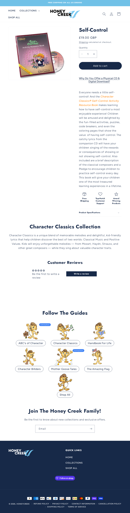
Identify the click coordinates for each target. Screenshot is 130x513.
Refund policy (41, 504)
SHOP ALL (71, 468)
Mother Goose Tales (64, 369)
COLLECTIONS (74, 462)
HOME (69, 457)
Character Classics (65, 343)
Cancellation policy (110, 504)
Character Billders (29, 369)
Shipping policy (55, 507)
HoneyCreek (23, 504)
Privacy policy (60, 504)
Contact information (83, 504)
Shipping (83, 42)
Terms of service (77, 507)
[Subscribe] (91, 429)
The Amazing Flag (98, 369)
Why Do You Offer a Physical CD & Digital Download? (99, 80)
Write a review (81, 274)
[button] (29, 10)
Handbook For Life (99, 343)
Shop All (65, 394)
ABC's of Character (31, 343)
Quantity (83, 47)
